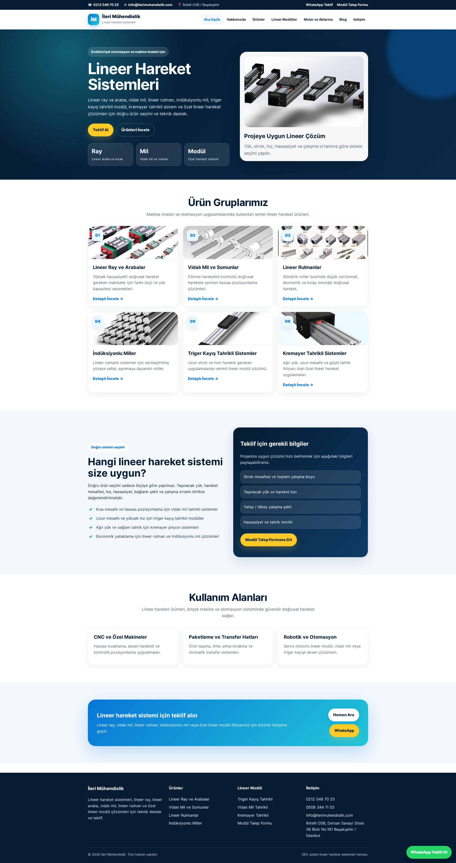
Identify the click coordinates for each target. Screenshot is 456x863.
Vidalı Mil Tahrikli (253, 807)
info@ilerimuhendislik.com (150, 5)
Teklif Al (101, 129)
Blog (343, 19)
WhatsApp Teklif (319, 5)
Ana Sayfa (212, 19)
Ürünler (258, 19)
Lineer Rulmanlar (184, 815)
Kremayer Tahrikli (253, 815)
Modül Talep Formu (352, 5)
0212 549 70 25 (106, 5)
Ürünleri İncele (135, 129)
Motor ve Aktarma (318, 19)
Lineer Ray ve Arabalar (189, 799)
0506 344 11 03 (320, 807)
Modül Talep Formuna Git (268, 539)
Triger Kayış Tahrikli (255, 799)
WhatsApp (344, 730)
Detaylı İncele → (108, 298)
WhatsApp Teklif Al (429, 852)
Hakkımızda (236, 19)
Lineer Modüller (284, 19)
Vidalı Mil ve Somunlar (189, 807)
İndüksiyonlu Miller (185, 823)
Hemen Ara (343, 714)
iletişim (359, 19)
